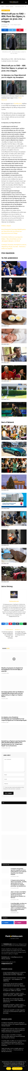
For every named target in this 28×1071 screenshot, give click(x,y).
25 (9, 344)
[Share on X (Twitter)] (12, 30)
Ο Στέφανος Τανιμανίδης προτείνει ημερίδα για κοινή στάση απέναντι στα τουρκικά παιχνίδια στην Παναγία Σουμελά (18, 871)
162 (10, 381)
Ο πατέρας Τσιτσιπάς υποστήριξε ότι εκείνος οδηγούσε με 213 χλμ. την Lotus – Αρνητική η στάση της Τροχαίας (13, 246)
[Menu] (2, 2)
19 (9, 362)
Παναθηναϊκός (18, 103)
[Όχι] (26, 1065)
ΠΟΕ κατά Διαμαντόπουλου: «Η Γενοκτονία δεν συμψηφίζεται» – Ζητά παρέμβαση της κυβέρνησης (14, 979)
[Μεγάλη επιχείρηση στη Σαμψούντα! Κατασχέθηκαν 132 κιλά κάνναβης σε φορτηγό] (14, 659)
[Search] (26, 2)
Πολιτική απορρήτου (17, 1068)
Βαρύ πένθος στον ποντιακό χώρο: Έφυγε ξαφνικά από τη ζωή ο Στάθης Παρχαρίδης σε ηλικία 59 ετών (14, 1000)
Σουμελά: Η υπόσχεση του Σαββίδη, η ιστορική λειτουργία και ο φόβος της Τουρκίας (14, 989)
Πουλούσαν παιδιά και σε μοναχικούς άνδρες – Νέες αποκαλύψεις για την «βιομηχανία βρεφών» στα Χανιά (11, 239)
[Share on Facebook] (5, 30)
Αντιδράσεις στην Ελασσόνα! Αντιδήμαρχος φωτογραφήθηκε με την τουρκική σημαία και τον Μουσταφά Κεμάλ (14, 718)
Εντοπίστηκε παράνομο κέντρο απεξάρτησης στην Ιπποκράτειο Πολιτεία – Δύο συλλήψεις (7, 634)
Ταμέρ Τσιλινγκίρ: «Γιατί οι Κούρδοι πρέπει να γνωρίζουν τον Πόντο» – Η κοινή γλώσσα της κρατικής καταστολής (12, 1050)
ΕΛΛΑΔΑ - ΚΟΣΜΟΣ (5, 10)
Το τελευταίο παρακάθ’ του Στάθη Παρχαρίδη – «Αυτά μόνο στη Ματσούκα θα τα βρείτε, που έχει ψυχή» (14, 1011)
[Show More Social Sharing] (25, 30)
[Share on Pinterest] (19, 30)
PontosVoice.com (8, 944)
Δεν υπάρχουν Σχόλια (16, 24)
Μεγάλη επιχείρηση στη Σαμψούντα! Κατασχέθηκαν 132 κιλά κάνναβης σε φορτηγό (12, 669)
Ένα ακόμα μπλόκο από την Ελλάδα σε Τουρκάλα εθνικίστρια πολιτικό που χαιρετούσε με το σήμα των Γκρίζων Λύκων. (12, 694)
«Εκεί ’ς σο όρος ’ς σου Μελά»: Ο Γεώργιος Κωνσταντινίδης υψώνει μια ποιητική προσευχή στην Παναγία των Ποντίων (18, 894)
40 (9, 399)
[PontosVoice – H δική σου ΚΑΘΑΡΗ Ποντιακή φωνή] (14, 2)
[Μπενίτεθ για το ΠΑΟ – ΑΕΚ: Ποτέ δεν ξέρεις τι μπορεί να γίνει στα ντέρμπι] (14, 49)
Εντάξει (8, 1068)
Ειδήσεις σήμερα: (6, 225)
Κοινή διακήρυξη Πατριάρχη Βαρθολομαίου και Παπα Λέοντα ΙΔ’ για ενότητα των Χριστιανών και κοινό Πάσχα (13, 231)
